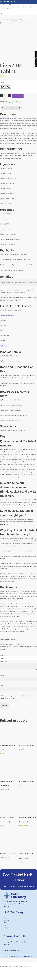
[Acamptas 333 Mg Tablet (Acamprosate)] (28, 804)
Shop (5, 923)
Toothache (5, 346)
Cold (3, 330)
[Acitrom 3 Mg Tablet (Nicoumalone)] (9, 804)
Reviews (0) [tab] (16, 108)
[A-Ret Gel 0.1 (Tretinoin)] (9, 841)
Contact (6, 928)
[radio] (5, 87)
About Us (6, 920)
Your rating (4, 655)
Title (2, 82)
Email (2, 686)
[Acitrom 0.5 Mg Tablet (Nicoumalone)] (28, 841)
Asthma (4, 320)
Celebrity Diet (4, 524)
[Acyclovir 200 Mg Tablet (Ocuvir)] (9, 732)
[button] (4, 5)
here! (28, 966)
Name (2, 675)
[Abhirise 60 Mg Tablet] (28, 732)
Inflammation (6, 335)
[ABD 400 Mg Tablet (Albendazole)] (9, 768)
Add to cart (17, 96)
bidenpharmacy (9, 20)
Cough (4, 325)
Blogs (5, 925)
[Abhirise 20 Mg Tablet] (28, 768)
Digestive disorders (8, 315)
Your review (4, 661)
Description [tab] (6, 108)
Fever (4, 340)
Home (1, 20)
